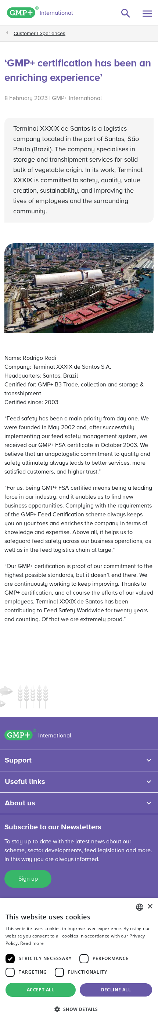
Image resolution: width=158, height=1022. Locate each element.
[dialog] (79, 960)
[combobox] (139, 907)
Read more (32, 943)
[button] (79, 1009)
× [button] (149, 906)
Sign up (28, 879)
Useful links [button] (25, 781)
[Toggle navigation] (147, 13)
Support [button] (18, 760)
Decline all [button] (116, 990)
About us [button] (20, 803)
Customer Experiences (39, 33)
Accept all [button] (40, 990)
